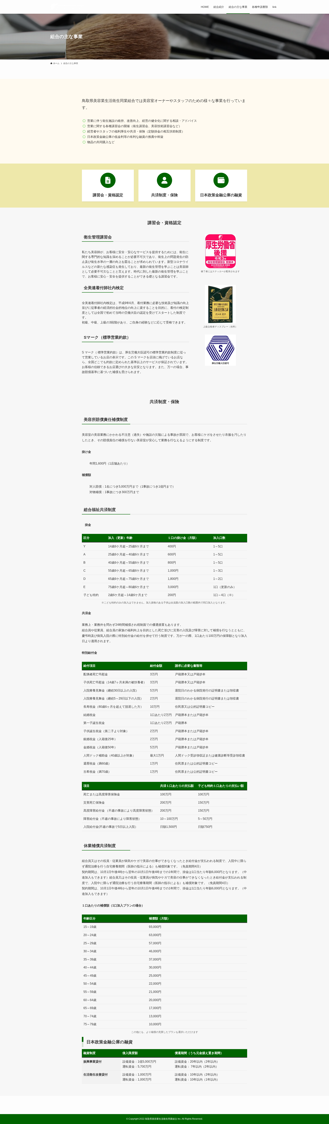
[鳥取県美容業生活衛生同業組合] (67, 7)
